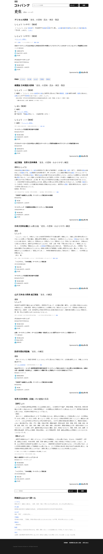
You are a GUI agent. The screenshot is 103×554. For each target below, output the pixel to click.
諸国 (44, 28)
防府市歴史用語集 (22, 351)
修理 (68, 28)
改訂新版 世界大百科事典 (26, 162)
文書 (66, 93)
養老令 (48, 79)
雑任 (73, 172)
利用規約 (66, 542)
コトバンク (22, 5)
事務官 (62, 93)
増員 (66, 184)
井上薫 (29, 79)
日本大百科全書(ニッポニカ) (27, 226)
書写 (64, 28)
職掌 (22, 172)
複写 (68, 170)
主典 (16, 95)
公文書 (60, 28)
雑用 (78, 93)
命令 (32, 175)
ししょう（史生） (21, 39)
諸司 (35, 170)
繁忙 (18, 177)
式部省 (43, 246)
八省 (40, 93)
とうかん (22, 79)
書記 (27, 114)
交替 (30, 172)
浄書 (64, 170)
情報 (35, 42)
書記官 (84, 28)
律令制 (30, 28)
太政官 (36, 93)
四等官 (27, 95)
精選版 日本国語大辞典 (24, 85)
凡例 (38, 42)
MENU (16, 1)
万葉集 (42, 79)
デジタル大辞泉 (21, 20)
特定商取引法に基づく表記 (75, 542)
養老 (83, 182)
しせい (30, 30)
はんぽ (35, 79)
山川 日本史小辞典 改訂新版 (26, 294)
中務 (75, 239)
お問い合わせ (85, 542)
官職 (26, 170)
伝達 (40, 175)
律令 (21, 170)
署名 (83, 170)
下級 (79, 28)
